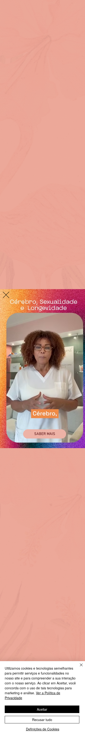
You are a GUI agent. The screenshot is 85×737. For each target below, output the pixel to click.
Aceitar (42, 709)
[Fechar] (78, 667)
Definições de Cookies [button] (42, 729)
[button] (6, 295)
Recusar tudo (42, 719)
